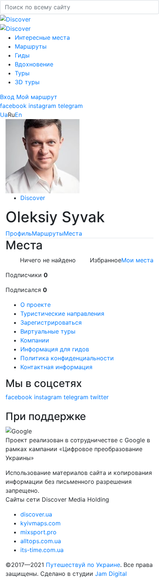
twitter (99, 397)
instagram (42, 105)
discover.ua (36, 514)
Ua (4, 114)
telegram (70, 105)
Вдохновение (34, 64)
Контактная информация (56, 367)
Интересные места (42, 37)
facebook (13, 105)
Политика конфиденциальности (67, 358)
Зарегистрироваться (51, 322)
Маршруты (31, 46)
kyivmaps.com (40, 523)
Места (73, 233)
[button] (8, 97)
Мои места (137, 260)
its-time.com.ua (42, 550)
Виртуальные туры (47, 331)
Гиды (22, 55)
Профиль (19, 233)
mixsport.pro (38, 532)
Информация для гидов (54, 349)
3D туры (27, 82)
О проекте (35, 304)
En (18, 114)
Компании (34, 340)
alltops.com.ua (40, 541)
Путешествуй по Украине (83, 564)
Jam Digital (111, 573)
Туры (22, 73)
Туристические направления (62, 313)
